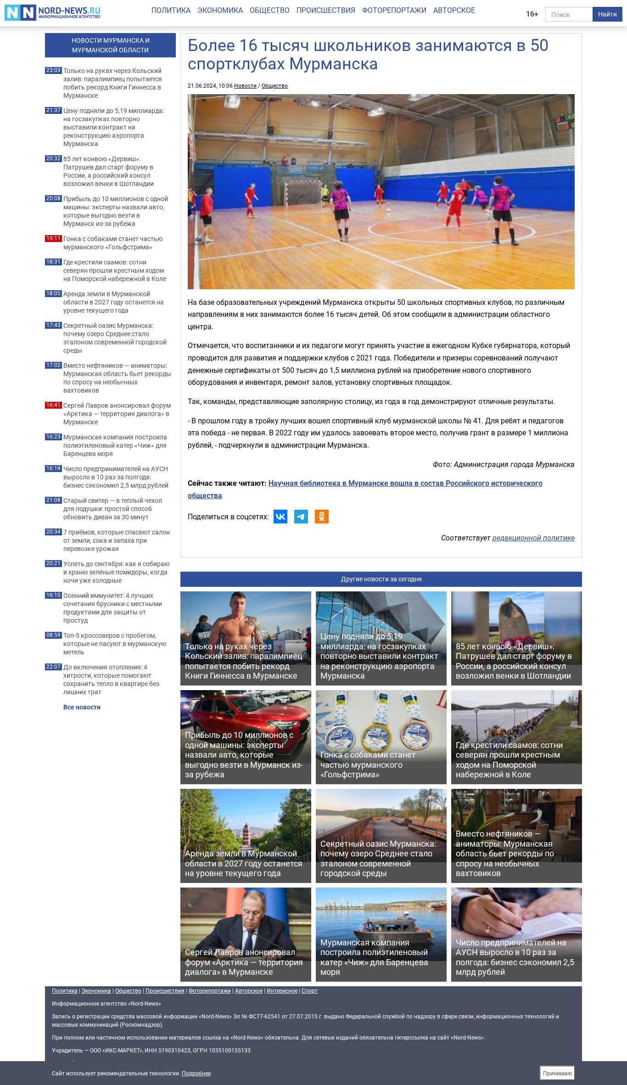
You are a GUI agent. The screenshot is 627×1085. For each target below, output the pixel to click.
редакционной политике (534, 538)
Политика (170, 10)
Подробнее (196, 1073)
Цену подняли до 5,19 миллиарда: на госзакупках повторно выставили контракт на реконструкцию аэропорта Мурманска (113, 127)
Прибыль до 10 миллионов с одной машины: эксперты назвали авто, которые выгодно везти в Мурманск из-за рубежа (115, 211)
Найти (607, 14)
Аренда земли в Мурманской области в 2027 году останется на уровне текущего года (113, 302)
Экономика (220, 10)
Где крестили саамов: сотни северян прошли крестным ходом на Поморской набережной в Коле (114, 270)
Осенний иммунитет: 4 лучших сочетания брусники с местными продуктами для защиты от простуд (112, 607)
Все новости (82, 707)
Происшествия (326, 10)
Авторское (454, 10)
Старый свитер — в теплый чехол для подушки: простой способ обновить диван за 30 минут (112, 508)
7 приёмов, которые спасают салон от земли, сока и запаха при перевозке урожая (116, 540)
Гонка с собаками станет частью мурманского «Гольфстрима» (112, 243)
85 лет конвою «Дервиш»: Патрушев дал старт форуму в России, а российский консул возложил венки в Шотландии (108, 171)
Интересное (282, 990)
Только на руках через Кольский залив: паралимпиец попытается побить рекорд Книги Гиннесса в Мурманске (112, 83)
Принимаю (557, 1073)
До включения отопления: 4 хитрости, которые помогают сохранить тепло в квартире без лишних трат (111, 679)
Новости (245, 85)
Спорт (310, 990)
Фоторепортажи (394, 10)
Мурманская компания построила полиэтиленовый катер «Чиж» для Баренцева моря (115, 445)
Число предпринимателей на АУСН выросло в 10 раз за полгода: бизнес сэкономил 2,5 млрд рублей (115, 477)
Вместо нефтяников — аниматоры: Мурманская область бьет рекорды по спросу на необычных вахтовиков (117, 377)
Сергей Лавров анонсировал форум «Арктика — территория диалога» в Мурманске (117, 413)
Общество (270, 10)
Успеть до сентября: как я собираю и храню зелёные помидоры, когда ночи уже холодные (116, 572)
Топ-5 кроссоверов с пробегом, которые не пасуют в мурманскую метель (114, 643)
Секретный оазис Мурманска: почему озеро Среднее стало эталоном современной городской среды (115, 337)
